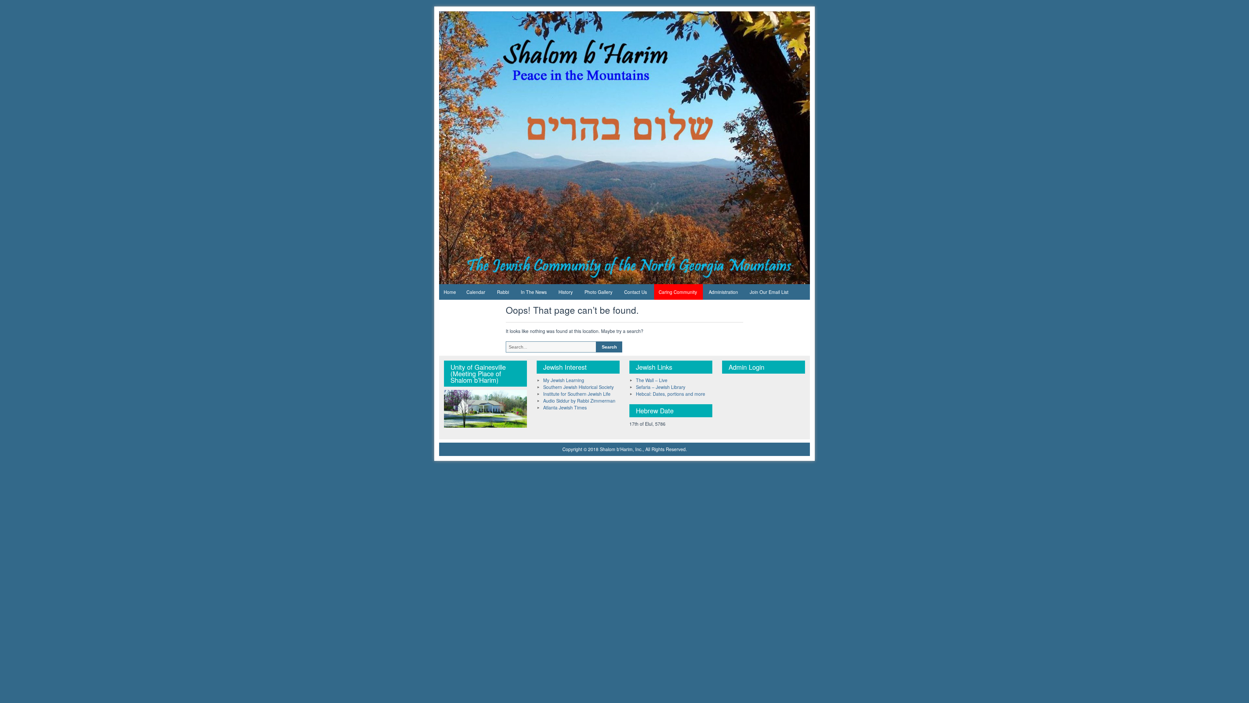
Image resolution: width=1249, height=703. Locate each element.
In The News (534, 292)
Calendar (475, 292)
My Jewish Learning (563, 380)
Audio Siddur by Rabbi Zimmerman (579, 400)
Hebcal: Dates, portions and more (670, 394)
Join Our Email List (769, 292)
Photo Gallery (598, 292)
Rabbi (503, 292)
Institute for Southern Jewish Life (577, 394)
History (565, 292)
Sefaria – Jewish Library (660, 387)
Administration (723, 292)
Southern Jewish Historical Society (578, 387)
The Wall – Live (651, 380)
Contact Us (635, 292)
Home (450, 292)
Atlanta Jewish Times (565, 407)
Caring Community (678, 292)
